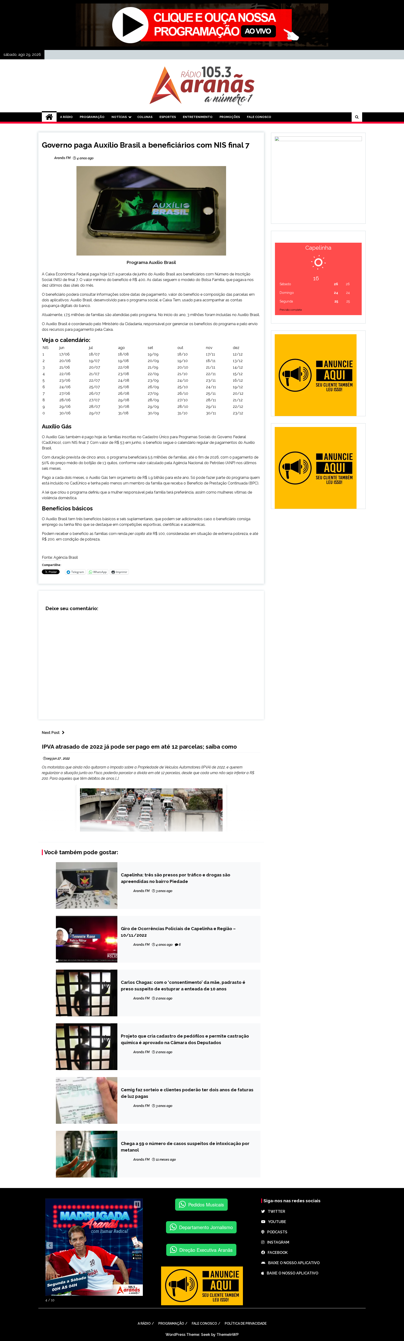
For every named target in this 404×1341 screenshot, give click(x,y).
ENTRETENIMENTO (198, 117)
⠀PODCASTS (275, 1232)
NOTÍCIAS (119, 117)
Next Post (51, 732)
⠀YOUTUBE (275, 1222)
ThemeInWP (227, 1334)
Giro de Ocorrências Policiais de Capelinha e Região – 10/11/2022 (178, 932)
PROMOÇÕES (230, 117)
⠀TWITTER (275, 1211)
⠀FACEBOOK (276, 1252)
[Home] (49, 117)
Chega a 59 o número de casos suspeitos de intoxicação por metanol (185, 1146)
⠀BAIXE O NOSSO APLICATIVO (292, 1263)
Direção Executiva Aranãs (206, 1249)
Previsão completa (291, 309)
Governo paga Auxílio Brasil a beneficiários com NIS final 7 (145, 145)
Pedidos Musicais (206, 1204)
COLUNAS (144, 117)
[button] (49, 1245)
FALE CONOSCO (259, 117)
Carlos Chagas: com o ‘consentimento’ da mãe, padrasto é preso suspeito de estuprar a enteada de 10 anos (183, 985)
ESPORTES (167, 117)
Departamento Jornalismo (206, 1227)
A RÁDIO (66, 117)
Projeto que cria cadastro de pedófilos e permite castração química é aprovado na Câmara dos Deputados (185, 1039)
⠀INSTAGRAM (276, 1242)
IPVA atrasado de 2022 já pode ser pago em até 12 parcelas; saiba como (139, 746)
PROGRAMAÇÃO (92, 117)
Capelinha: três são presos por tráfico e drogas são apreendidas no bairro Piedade (175, 878)
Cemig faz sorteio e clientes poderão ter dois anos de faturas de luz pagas (187, 1093)
